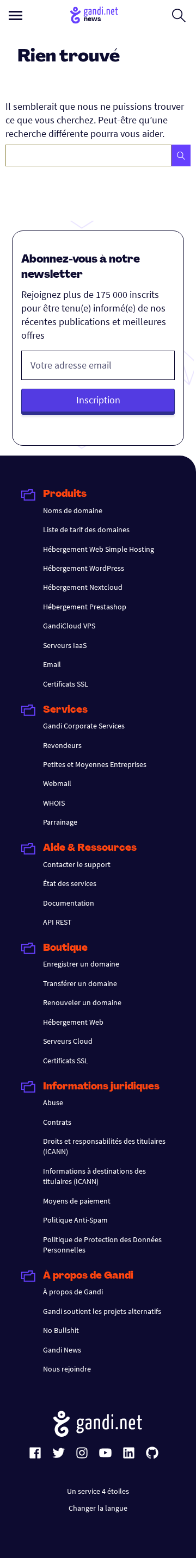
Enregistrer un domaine (81, 964)
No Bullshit (61, 1330)
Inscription (98, 400)
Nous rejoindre (67, 1369)
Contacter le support (77, 864)
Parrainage (60, 822)
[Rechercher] (181, 155)
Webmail (57, 783)
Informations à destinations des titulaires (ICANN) (94, 1176)
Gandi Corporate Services (84, 726)
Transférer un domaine (80, 983)
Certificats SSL (65, 684)
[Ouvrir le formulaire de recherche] (179, 15)
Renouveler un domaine (82, 1002)
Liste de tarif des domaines (86, 529)
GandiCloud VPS (69, 626)
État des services (69, 883)
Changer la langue (98, 1508)
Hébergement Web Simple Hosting (98, 549)
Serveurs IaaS (65, 645)
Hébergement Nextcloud (82, 587)
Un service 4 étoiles (98, 1491)
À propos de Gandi (73, 1292)
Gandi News (62, 1350)
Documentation (68, 903)
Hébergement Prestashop (84, 607)
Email (52, 664)
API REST (57, 922)
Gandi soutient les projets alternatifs (102, 1311)
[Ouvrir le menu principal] (15, 15)
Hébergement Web (73, 1022)
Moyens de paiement (77, 1201)
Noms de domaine (72, 510)
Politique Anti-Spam (75, 1220)
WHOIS (54, 803)
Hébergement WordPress (83, 568)
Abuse (53, 1102)
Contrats (57, 1122)
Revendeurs (62, 745)
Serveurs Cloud (68, 1041)
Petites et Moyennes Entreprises (94, 764)
